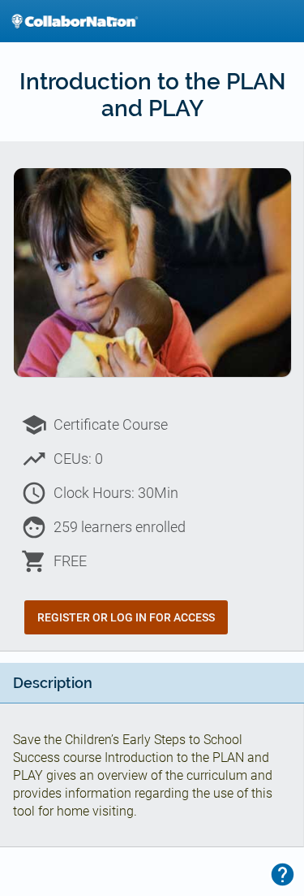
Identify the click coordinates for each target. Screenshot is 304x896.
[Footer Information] (282, 874)
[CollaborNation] (74, 21)
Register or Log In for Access (126, 617)
